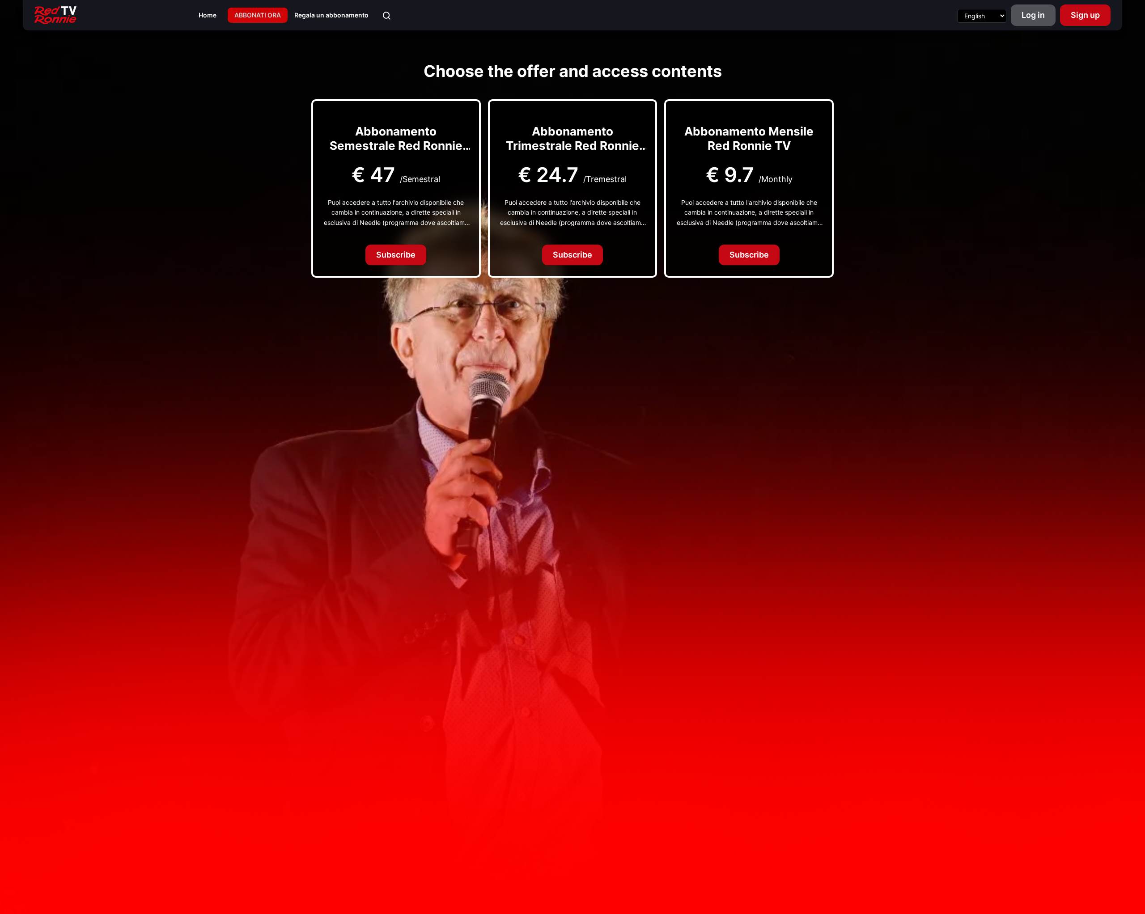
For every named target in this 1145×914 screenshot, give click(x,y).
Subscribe (396, 254)
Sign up (1085, 15)
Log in (1033, 15)
